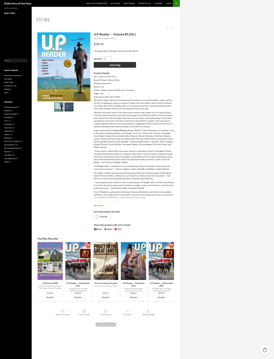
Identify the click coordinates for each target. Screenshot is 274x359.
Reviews (7, 138)
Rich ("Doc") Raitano (12, 141)
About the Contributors (96, 3)
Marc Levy (8, 128)
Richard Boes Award (12, 148)
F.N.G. (6, 121)
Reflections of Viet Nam (17, 3)
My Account (84, 314)
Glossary (158, 3)
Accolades (115, 3)
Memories (8, 131)
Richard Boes (9, 145)
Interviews (8, 124)
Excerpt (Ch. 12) (144, 3)
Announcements (10, 107)
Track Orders (106, 314)
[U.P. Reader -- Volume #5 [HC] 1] (69, 106)
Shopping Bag (149, 314)
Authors (7, 110)
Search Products (63, 314)
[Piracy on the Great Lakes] (105, 261)
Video (6, 162)
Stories (6, 151)
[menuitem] (168, 28)
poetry (6, 134)
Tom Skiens (8, 155)
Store (168, 3)
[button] (102, 216)
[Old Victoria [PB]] (50, 261)
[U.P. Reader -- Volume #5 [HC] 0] (58, 106)
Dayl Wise (8, 117)
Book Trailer (129, 3)
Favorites (127, 314)
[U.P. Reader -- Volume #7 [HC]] (133, 261)
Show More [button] (99, 205)
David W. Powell (10, 114)
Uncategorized (9, 158)
